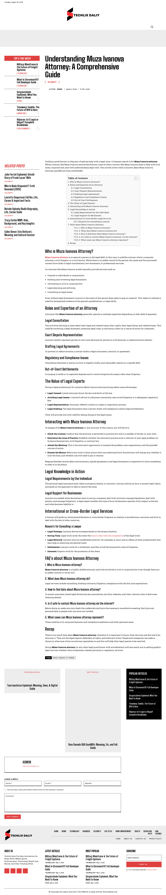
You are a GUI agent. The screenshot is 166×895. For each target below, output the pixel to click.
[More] (159, 89)
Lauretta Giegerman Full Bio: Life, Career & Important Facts (21, 199)
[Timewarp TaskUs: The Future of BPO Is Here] (9, 110)
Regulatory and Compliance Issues (90, 197)
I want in (143, 864)
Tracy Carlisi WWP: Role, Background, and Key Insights (19, 222)
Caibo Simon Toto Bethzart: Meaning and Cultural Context (19, 233)
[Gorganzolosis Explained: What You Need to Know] (9, 95)
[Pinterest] (148, 89)
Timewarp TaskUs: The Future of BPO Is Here (28, 108)
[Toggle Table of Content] (135, 178)
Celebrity (8, 181)
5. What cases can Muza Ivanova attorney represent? (103, 240)
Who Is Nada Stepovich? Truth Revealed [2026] (19, 187)
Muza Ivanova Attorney (64, 658)
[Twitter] (143, 89)
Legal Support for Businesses (87, 215)
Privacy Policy (151, 870)
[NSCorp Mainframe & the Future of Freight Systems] (9, 68)
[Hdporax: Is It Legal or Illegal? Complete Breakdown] (9, 123)
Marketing (22, 113)
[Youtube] (25, 870)
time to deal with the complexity (107, 535)
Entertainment (23, 128)
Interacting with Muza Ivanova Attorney (89, 206)
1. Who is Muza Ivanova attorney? (95, 228)
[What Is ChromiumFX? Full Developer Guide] (9, 82)
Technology (22, 73)
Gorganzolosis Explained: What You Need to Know (27, 94)
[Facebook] (138, 89)
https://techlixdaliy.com (31, 766)
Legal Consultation (83, 188)
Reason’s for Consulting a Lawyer (94, 221)
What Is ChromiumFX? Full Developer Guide (28, 81)
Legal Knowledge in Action (82, 209)
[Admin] (47, 89)
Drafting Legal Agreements (86, 194)
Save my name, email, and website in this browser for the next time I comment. (35, 790)
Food (19, 101)
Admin (59, 89)
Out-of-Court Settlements (86, 200)
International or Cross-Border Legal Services (90, 218)
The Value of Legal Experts (82, 203)
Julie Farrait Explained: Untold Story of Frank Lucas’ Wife (19, 176)
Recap (73, 243)
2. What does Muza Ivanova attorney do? (98, 231)
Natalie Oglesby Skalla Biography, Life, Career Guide (21, 210)
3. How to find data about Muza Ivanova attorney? (102, 234)
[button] (152, 27)
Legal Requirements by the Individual (91, 212)
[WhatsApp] (154, 89)
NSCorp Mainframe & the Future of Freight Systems (27, 67)
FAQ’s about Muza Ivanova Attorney (87, 224)
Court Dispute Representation (88, 191)
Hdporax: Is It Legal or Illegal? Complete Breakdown (28, 122)
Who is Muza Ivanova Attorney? (85, 182)
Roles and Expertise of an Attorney (86, 185)
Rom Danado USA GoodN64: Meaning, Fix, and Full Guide (92, 746)
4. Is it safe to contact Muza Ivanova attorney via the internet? (108, 237)
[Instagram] (13, 870)
